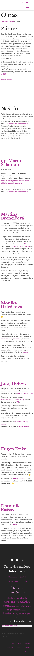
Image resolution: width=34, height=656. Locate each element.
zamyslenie (17, 617)
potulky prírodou (19, 478)
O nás (19, 643)
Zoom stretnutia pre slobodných (17, 124)
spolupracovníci (23, 610)
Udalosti (27, 643)
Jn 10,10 (3, 74)
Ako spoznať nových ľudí (17, 577)
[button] (27, 8)
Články (19, 647)
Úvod (12, 643)
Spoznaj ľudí (9, 647)
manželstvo (9, 601)
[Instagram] (22, 560)
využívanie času (23, 613)
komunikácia (16, 598)
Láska (24, 597)
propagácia (18, 606)
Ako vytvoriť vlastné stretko (17, 581)
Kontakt (27, 652)
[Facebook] (22, 2)
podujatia (13, 606)
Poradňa (27, 647)
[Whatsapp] (31, 2)
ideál (9, 598)
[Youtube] (27, 2)
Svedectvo (9, 613)
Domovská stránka (7, 22)
